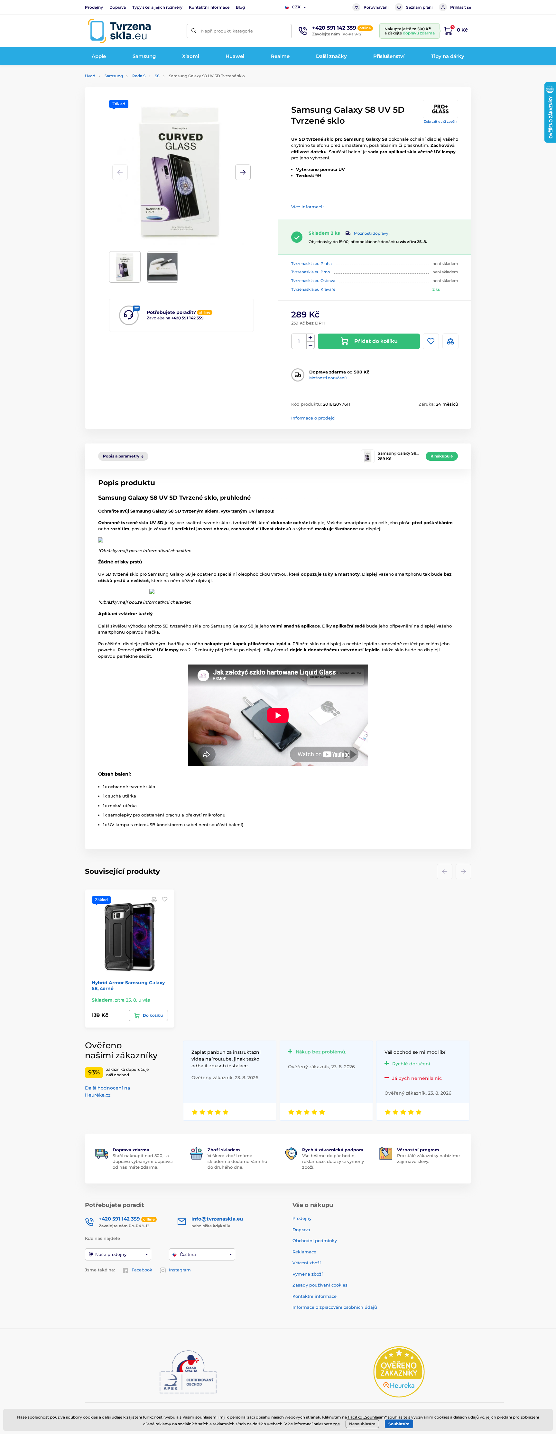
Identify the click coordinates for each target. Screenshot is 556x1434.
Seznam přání (419, 7)
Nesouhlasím (362, 1423)
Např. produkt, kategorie (227, 30)
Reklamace (304, 1251)
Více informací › (308, 206)
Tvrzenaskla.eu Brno (310, 271)
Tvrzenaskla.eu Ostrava (313, 280)
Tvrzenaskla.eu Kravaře (313, 289)
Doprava (117, 7)
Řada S (138, 75)
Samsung (114, 75)
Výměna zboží (307, 1274)
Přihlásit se (460, 7)
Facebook (142, 1269)
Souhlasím (399, 1423)
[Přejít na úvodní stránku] (119, 31)
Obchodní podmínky (314, 1240)
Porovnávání (376, 7)
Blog (240, 7)
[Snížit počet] (310, 345)
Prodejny (94, 7)
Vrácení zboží (306, 1262)
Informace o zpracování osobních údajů (334, 1307)
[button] (243, 172)
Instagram (180, 1269)
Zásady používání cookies (320, 1285)
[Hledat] (194, 31)
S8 (157, 75)
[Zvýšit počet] (310, 338)
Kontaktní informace (209, 7)
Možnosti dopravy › (372, 233)
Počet (299, 341)
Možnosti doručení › (328, 377)
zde (336, 1423)
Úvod (90, 75)
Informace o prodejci (313, 417)
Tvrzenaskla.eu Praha (311, 263)
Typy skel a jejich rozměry (157, 7)
